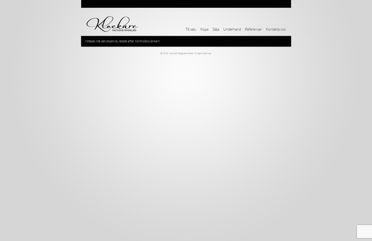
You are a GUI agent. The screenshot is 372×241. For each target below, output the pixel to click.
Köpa (204, 29)
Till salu (191, 29)
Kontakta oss (276, 29)
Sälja (215, 29)
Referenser (253, 29)
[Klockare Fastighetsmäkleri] (112, 24)
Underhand (232, 29)
